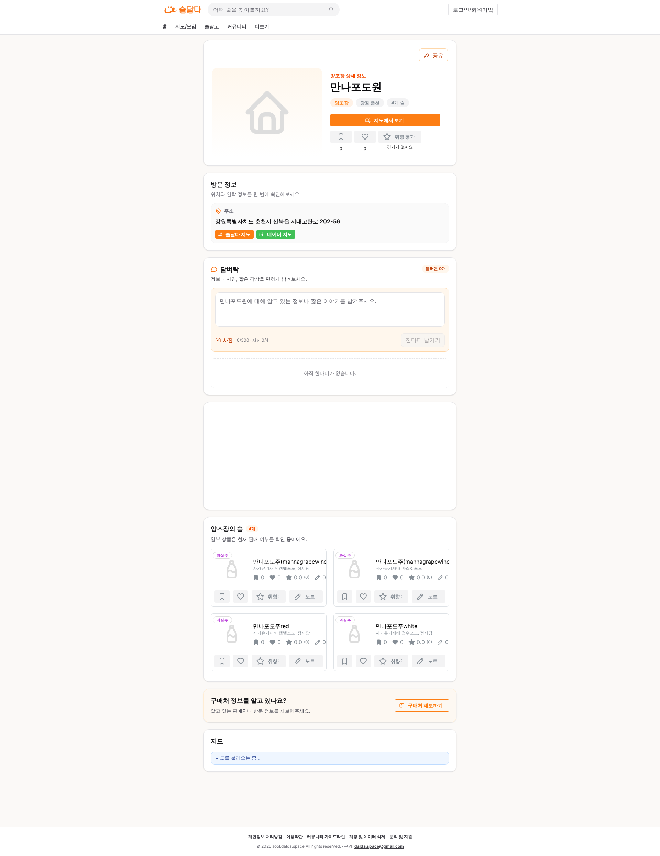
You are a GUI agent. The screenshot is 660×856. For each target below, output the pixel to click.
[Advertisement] (330, 456)
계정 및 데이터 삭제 (367, 836)
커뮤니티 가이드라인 (326, 836)
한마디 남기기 (423, 339)
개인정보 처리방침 (265, 836)
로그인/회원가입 (473, 9)
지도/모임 (185, 26)
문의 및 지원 (400, 836)
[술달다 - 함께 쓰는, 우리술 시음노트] (183, 9)
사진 (228, 340)
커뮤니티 (236, 26)
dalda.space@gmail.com (379, 846)
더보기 (262, 26)
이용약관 (294, 836)
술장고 (212, 26)
